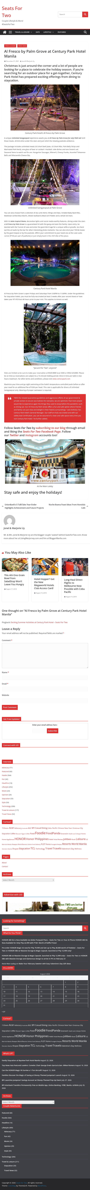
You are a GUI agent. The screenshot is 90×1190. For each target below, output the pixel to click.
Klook (73, 839)
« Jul (3, 1011)
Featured (62, 32)
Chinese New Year (65, 828)
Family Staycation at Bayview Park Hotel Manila (21, 1060)
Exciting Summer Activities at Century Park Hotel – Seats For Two (39, 622)
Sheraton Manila (7, 849)
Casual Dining (41, 828)
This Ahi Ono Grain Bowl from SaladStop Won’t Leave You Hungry (14, 580)
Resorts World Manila (74, 844)
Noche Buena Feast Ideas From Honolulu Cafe (67, 506)
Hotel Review (58, 839)
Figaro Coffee (25, 834)
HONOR (20, 839)
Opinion (5, 795)
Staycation (6, 798)
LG (87, 839)
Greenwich (64, 834)
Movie (4, 791)
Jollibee (67, 839)
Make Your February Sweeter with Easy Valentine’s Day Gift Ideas (45, 964)
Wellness (78, 849)
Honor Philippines (37, 839)
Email (5, 683)
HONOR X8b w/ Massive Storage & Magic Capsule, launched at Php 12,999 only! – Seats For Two (40, 956)
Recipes (59, 844)
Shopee (15, 849)
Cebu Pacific (52, 828)
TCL (33, 848)
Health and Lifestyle (75, 834)
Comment (7, 640)
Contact (5, 866)
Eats (38, 32)
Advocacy (5, 767)
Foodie (4, 775)
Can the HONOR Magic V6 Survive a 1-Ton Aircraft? (22, 1070)
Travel (48, 848)
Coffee (12, 834)
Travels (57, 848)
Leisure (80, 839)
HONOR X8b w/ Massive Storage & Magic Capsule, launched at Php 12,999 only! (39, 951)
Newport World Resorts (19, 844)
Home (83, 834)
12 (29, 991)
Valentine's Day (68, 849)
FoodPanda (53, 833)
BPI (33, 828)
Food (32, 833)
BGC (29, 828)
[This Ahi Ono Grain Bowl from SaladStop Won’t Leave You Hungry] (15, 559)
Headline (5, 783)
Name (5, 672)
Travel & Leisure (22, 32)
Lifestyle (47, 32)
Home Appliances (8, 839)
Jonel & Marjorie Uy (28, 61)
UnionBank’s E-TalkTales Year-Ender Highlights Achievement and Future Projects (24, 506)
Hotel (51, 839)
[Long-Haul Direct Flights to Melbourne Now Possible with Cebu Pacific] (75, 559)
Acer (11, 827)
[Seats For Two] (5, 32)
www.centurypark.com (61, 379)
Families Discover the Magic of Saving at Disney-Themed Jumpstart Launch (31, 1075)
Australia (25, 828)
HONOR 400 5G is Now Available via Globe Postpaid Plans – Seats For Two (31, 940)
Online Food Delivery (34, 844)
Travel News (22, 46)
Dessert (18, 834)
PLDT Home (46, 844)
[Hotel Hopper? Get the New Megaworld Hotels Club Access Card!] (45, 559)
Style (4, 802)
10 (4, 991)
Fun (3, 779)
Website (5, 695)
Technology (6, 806)
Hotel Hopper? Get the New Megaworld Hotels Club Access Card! (44, 583)
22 (66, 996)
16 (78, 991)
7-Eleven (5, 828)
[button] (31, 32)
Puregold (54, 844)
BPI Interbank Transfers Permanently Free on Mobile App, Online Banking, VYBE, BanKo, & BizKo (40, 1085)
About (4, 862)
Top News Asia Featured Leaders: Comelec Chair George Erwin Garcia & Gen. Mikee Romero (38, 1065)
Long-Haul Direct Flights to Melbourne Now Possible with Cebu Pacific (74, 586)
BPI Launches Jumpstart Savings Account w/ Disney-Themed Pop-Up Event (31, 1080)
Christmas (75, 828)
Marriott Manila (6, 844)
